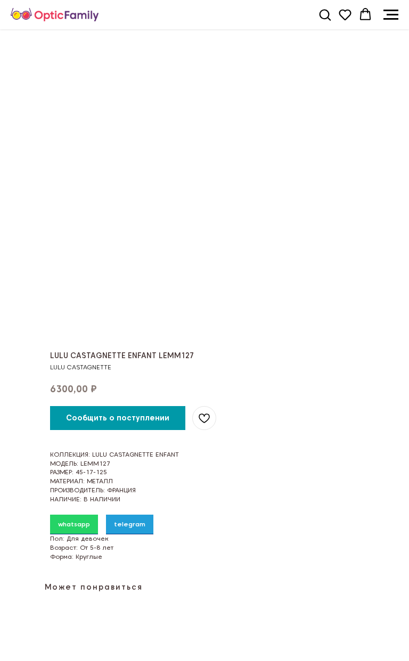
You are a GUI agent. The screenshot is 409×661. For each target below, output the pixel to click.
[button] (324, 14)
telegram (129, 524)
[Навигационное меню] (390, 15)
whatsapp (74, 524)
